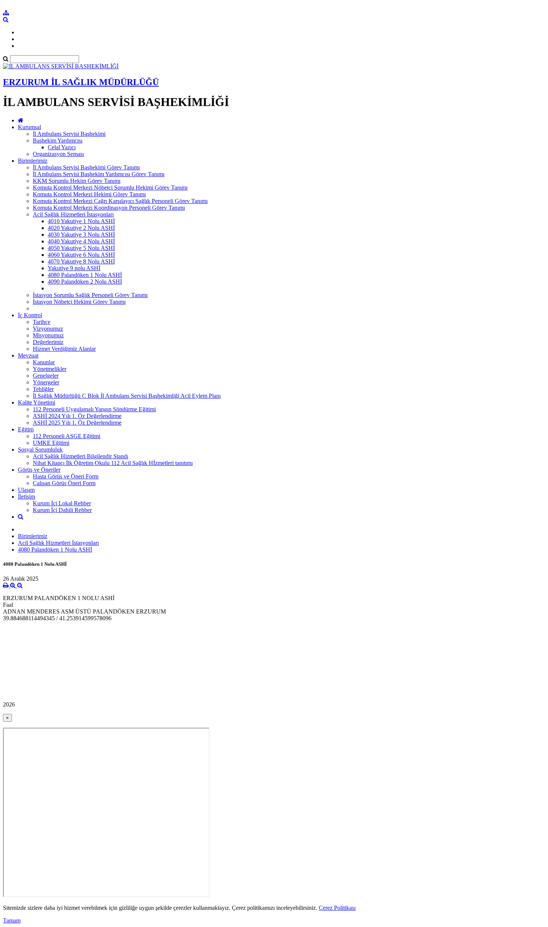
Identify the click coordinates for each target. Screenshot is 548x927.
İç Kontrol (30, 315)
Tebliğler (43, 389)
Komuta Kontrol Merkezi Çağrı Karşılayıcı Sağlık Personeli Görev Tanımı (120, 201)
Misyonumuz (48, 335)
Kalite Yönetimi (36, 402)
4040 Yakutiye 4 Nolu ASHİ (81, 241)
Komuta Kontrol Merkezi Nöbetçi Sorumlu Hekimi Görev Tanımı (110, 187)
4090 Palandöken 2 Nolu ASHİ (85, 281)
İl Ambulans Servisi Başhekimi (69, 134)
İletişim (26, 496)
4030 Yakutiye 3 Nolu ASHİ (81, 234)
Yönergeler (46, 382)
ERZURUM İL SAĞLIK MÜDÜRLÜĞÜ (81, 82)
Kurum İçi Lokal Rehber (62, 503)
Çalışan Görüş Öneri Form (64, 483)
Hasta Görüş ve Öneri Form (65, 476)
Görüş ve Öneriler (39, 469)
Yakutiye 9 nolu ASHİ (74, 268)
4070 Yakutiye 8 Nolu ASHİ (81, 261)
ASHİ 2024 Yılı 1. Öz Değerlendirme (77, 416)
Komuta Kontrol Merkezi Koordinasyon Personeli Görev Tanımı (109, 208)
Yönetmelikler (49, 369)
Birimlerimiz (32, 160)
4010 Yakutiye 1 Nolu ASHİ (81, 221)
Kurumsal (29, 127)
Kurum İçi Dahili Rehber (62, 510)
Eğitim (26, 429)
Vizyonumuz (48, 328)
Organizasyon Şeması (58, 154)
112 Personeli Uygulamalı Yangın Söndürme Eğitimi (94, 409)
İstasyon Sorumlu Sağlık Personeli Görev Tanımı (90, 295)
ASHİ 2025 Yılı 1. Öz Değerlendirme (77, 422)
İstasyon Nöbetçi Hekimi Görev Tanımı (79, 302)
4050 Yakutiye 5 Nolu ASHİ (81, 248)
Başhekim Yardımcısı (57, 140)
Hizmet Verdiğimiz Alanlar (64, 349)
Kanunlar (44, 362)
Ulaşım (26, 490)
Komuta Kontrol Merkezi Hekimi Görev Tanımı (89, 194)
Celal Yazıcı (62, 147)
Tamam (12, 920)
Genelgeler (46, 375)
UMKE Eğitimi (51, 443)
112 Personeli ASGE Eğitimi (66, 436)
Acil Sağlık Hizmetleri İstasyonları (73, 214)
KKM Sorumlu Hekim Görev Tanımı (76, 181)
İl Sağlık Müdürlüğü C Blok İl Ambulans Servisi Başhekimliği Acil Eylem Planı (127, 396)
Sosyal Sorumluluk (40, 449)
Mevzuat (28, 355)
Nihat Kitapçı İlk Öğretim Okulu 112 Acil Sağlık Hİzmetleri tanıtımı (113, 463)
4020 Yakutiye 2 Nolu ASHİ (81, 228)
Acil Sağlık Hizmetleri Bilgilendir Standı (80, 456)
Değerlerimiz (48, 342)
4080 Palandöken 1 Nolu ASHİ (85, 275)
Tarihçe (41, 322)
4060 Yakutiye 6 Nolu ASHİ (81, 255)
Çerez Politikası (337, 908)
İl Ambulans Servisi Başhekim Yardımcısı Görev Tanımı (98, 174)
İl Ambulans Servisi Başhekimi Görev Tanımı (86, 167)
